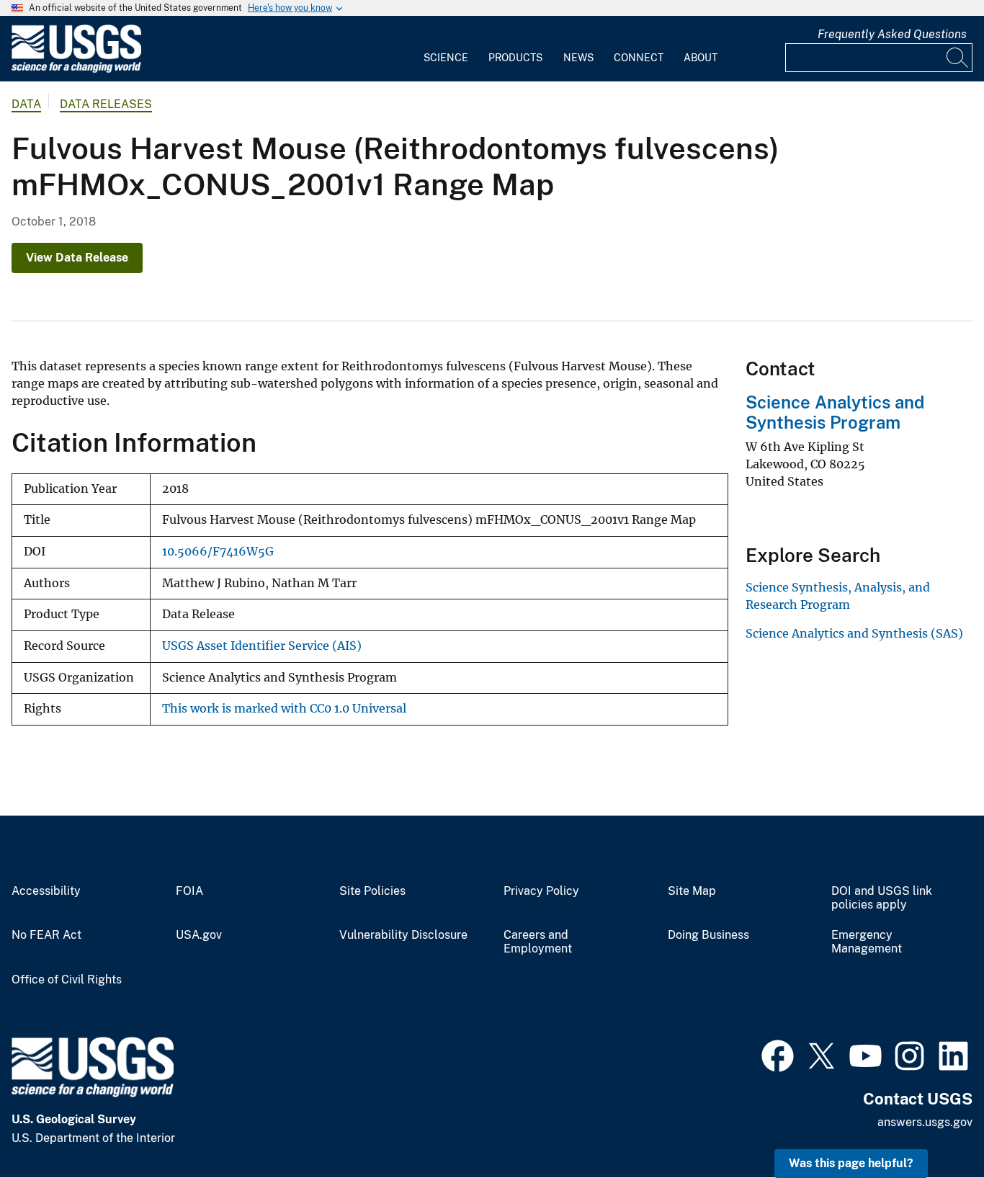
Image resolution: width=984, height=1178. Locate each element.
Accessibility (46, 891)
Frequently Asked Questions (892, 34)
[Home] (76, 69)
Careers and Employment (538, 942)
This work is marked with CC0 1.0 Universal (284, 708)
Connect (638, 57)
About (700, 57)
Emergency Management (866, 942)
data (26, 104)
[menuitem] (445, 48)
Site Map (692, 891)
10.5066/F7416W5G (218, 551)
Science (446, 57)
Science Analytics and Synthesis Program (835, 412)
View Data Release (77, 257)
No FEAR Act (46, 935)
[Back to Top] (931, 1125)
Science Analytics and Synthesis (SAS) (854, 633)
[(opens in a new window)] (778, 1054)
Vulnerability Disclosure (403, 935)
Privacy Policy (541, 891)
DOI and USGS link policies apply (881, 898)
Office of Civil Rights (67, 979)
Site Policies (372, 891)
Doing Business (708, 935)
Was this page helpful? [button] (851, 1163)
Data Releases (106, 104)
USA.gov (199, 935)
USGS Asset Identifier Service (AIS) (262, 646)
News (578, 57)
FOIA (189, 891)
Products (515, 57)
